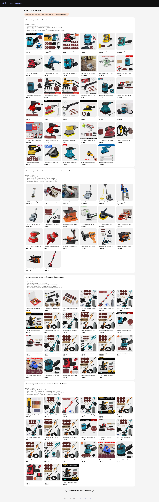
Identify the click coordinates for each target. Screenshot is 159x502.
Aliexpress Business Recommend (87, 499)
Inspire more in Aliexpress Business (80, 490)
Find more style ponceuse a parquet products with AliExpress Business (45, 14)
